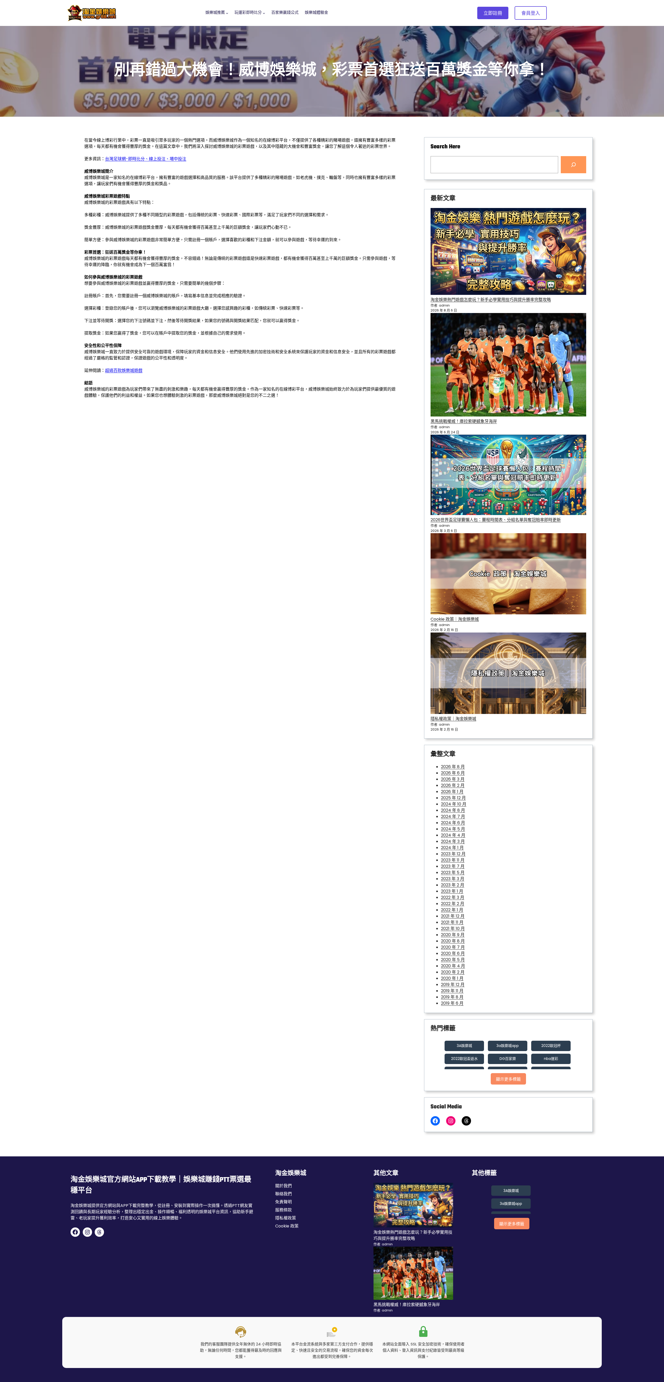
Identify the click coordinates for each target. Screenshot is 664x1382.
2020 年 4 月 (453, 966)
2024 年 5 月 (453, 829)
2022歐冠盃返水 (464, 1058)
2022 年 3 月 (452, 897)
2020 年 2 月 (453, 972)
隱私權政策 (285, 1218)
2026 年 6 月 (453, 773)
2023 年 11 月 (453, 860)
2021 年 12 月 (453, 916)
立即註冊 (492, 13)
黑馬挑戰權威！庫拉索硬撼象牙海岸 (464, 421)
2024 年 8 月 (453, 810)
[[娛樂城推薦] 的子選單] (227, 13)
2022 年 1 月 (452, 910)
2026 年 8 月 (453, 767)
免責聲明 (283, 1202)
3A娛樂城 (464, 1045)
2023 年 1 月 (452, 891)
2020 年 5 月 (453, 960)
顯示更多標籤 (508, 1079)
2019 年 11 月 (452, 991)
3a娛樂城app (507, 1045)
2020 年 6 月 (453, 953)
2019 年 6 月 (452, 1003)
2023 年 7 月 (453, 866)
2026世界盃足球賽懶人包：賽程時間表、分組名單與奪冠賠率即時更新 (496, 520)
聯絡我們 (283, 1194)
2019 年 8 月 (452, 997)
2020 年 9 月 (453, 935)
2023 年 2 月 (452, 885)
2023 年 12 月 (453, 854)
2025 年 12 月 (453, 798)
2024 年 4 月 (453, 835)
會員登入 (530, 13)
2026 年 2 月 (453, 785)
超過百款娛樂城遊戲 (123, 370)
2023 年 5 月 (453, 873)
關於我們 (283, 1186)
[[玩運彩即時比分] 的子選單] (264, 13)
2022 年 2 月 (452, 904)
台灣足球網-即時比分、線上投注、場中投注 (145, 159)
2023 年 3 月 (452, 879)
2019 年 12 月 (453, 985)
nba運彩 (551, 1058)
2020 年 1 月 (452, 978)
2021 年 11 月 (452, 922)
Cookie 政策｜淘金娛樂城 (455, 619)
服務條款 (283, 1210)
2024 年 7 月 (453, 817)
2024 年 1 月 (452, 848)
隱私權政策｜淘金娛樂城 (453, 719)
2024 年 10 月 (453, 804)
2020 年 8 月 (453, 941)
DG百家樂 (508, 1058)
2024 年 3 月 (453, 841)
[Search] (573, 164)
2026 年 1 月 (452, 792)
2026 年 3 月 (453, 779)
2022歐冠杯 (551, 1045)
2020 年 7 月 (453, 947)
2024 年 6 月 (453, 823)
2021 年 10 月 (453, 929)
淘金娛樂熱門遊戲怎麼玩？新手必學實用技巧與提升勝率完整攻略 (491, 300)
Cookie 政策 (287, 1226)
